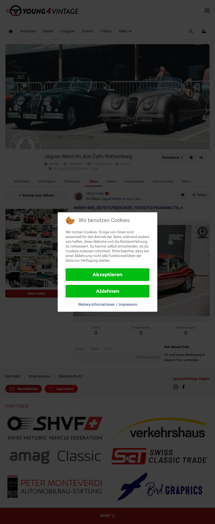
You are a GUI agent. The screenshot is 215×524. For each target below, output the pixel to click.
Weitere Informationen (96, 304)
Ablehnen (107, 291)
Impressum (128, 304)
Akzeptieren (107, 275)
